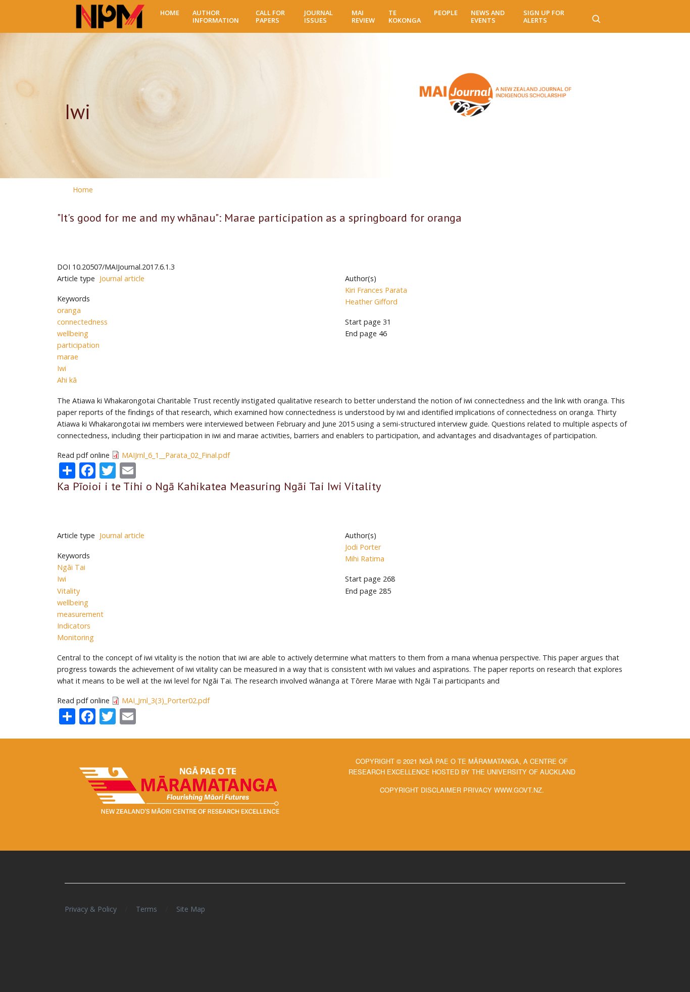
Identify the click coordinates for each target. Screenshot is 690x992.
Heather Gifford (371, 301)
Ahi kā (67, 380)
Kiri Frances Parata (376, 290)
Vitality (68, 591)
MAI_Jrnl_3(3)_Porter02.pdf (166, 700)
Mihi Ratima (364, 558)
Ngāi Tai (71, 567)
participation (78, 345)
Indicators (73, 626)
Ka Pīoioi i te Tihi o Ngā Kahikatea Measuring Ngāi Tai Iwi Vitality (219, 486)
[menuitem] (169, 13)
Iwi (61, 368)
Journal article (122, 278)
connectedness (82, 322)
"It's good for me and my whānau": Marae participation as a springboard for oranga (259, 218)
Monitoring (75, 637)
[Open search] (596, 17)
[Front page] (110, 16)
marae (67, 356)
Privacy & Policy (91, 909)
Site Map (190, 909)
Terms (146, 909)
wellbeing (72, 333)
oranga (69, 310)
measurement (80, 614)
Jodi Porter (363, 547)
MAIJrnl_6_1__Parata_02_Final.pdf (176, 455)
